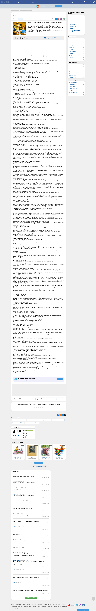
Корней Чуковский (73, 88)
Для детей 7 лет (72, 75)
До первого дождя (73, 26)
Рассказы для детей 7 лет (44, 420)
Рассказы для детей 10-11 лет (32, 422)
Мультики (73, 2)
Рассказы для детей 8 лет (58, 420)
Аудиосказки (21, 2)
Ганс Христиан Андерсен (74, 92)
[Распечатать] (64, 19)
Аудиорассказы (35, 2)
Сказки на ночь (72, 43)
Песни (51, 2)
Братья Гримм (72, 84)
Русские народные (73, 38)
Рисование (40, 604)
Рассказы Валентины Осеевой (19, 420)
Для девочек (72, 53)
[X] (65, 415)
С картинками (72, 59)
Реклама (34, 606)
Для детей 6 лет (72, 73)
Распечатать (60, 398)
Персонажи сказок (27, 606)
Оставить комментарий (31, 597)
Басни (42, 2)
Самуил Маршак (72, 94)
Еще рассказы (39, 462)
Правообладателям (42, 606)
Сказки (14, 2)
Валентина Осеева (17, 15)
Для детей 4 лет (72, 69)
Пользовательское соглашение (60, 606)
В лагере (71, 28)
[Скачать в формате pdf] (58, 19)
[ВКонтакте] (58, 415)
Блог (68, 2)
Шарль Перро (72, 86)
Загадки (57, 2)
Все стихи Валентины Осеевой (76, 34)
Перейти (58, 6)
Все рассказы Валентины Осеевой (38, 466)
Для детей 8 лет (72, 77)
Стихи (47, 2)
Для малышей (72, 64)
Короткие (71, 45)
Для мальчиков (72, 51)
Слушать (21, 18)
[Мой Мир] (63, 415)
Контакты (50, 606)
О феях (70, 55)
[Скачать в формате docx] (56, 19)
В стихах (71, 49)
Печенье (71, 20)
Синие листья (72, 24)
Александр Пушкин (73, 82)
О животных (71, 47)
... (78, 1)
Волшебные (71, 41)
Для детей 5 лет (72, 57)
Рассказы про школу (32, 420)
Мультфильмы (56, 604)
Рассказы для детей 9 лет (18, 422)
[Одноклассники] (60, 415)
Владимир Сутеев (73, 90)
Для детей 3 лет (72, 66)
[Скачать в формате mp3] (61, 19)
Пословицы (46, 604)
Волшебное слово (73, 16)
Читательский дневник (16, 606)
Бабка (70, 22)
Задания (63, 604)
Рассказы (28, 2)
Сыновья (71, 18)
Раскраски (63, 2)
